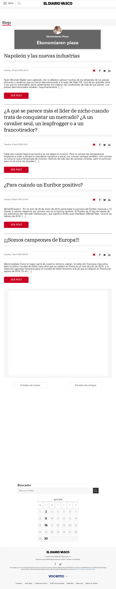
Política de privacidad (57, 583)
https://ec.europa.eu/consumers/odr (84, 569)
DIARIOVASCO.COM (58, 552)
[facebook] (55, 564)
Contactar (19, 583)
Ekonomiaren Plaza (57, 36)
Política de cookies (91, 583)
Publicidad (70, 583)
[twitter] (60, 564)
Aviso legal (28, 583)
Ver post (16, 95)
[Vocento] (58, 576)
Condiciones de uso (41, 583)
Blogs (6, 22)
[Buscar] (96, 490)
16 (46, 525)
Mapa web (79, 583)
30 (46, 538)
